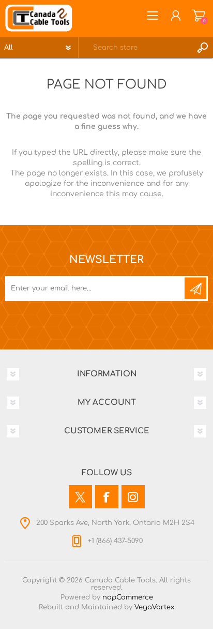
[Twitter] (80, 496)
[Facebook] (106, 496)
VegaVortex (154, 607)
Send (195, 288)
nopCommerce (127, 597)
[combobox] (135, 47)
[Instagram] (133, 496)
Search (202, 47)
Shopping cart (198, 15)
